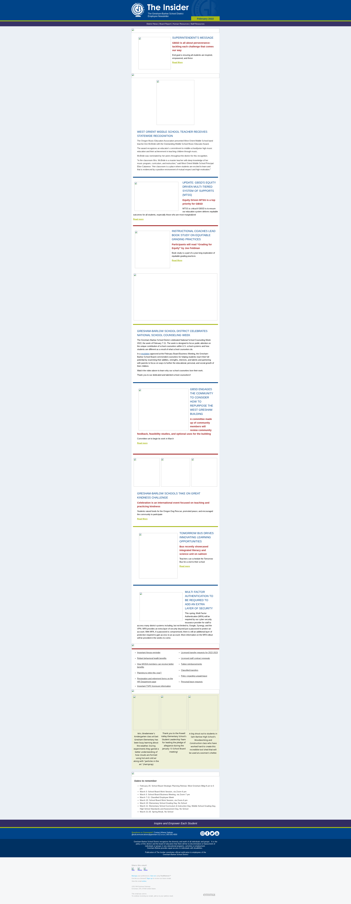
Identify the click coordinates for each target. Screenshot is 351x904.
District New (152, 24)
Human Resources (181, 24)
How (139, 664)
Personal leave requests (192, 681)
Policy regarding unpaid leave (194, 676)
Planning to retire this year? (149, 673)
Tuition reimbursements (191, 664)
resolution (145, 354)
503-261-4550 (171, 834)
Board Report (165, 24)
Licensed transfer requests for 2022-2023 (199, 652)
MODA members (149, 664)
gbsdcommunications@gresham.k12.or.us (148, 834)
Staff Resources (197, 24)
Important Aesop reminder (148, 652)
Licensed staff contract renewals (195, 658)
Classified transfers (189, 670)
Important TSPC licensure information (154, 686)
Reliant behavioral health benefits (151, 658)
